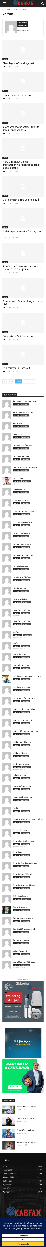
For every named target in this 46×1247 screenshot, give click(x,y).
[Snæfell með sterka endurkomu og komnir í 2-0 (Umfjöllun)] (23, 253)
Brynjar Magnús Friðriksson (25, 467)
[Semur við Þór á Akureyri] (8, 1110)
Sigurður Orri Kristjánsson (24, 885)
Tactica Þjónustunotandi (24, 929)
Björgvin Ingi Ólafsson (23, 445)
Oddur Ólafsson (20, 753)
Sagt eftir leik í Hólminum (17, 95)
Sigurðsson (18, 852)
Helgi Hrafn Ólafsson (22, 577)
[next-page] (33, 381)
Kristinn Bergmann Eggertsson (27, 676)
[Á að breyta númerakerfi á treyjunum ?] (23, 218)
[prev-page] (4, 381)
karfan (4, 66)
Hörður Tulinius (20, 599)
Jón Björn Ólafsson (21, 610)
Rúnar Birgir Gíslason (22, 797)
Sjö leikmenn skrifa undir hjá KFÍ (20, 199)
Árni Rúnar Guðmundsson (24, 401)
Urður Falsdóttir (20, 951)
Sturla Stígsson (20, 907)
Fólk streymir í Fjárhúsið (16, 368)
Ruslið (15, 808)
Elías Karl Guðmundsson (23, 511)
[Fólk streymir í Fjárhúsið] (23, 355)
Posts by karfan (20, 9)
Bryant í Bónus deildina (25, 1130)
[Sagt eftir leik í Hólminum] (23, 82)
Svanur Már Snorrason (23, 918)
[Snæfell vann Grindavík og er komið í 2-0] (23, 288)
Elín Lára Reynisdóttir (22, 522)
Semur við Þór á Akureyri (26, 1107)
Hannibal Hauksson (21, 566)
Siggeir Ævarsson (21, 830)
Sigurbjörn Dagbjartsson (24, 841)
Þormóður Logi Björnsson (24, 962)
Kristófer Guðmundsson (24, 698)
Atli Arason (18, 423)
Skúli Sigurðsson (20, 896)
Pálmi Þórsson (19, 775)
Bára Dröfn (18, 434)
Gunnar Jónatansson (22, 544)
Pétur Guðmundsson (22, 786)
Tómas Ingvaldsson (22, 940)
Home (4, 9)
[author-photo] (11, 27)
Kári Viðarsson (19, 654)
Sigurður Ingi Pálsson (22, 874)
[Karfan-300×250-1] (23, 1076)
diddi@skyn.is (19, 489)
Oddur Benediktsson (22, 742)
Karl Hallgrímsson (21, 665)
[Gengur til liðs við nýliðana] (8, 1145)
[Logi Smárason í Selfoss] (8, 1121)
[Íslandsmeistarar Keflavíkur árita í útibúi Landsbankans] (23, 113)
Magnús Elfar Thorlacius (24, 709)
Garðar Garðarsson (21, 533)
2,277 (26, 381)
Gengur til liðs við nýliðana (27, 1142)
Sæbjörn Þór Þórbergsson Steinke (28, 819)
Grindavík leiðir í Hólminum (17, 336)
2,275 (11, 381)
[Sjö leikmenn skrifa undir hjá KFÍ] (23, 186)
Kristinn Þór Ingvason (22, 687)
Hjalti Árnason (19, 588)
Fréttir (5, 59)
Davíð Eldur (18, 478)
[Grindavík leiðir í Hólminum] (23, 323)
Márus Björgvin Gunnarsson (25, 731)
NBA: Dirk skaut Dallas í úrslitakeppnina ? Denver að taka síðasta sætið (20, 164)
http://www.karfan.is (23, 30)
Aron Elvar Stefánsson (23, 412)
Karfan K (17, 643)
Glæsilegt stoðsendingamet (18, 63)
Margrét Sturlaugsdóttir (24, 720)
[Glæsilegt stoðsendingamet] (23, 50)
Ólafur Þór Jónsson (21, 764)
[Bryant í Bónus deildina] (8, 1133)
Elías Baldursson (20, 500)
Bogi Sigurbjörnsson (22, 456)
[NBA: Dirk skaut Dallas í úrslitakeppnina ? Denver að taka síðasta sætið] (23, 148)
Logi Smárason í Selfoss (26, 1118)
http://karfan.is (17, 615)
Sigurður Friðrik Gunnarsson (25, 863)
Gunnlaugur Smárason (23, 555)
